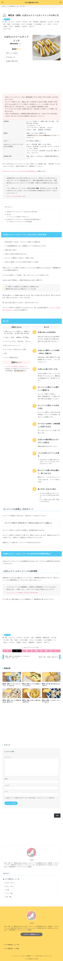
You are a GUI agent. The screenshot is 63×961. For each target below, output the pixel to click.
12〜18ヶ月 (24, 21)
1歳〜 (30, 21)
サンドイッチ (11, 21)
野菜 (4, 24)
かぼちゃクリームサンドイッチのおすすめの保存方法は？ (20, 171)
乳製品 (8, 24)
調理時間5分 (17, 26)
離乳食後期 (36, 21)
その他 (7, 889)
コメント (8, 757)
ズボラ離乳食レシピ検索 (12, 948)
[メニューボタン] (2, 2)
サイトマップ (47, 955)
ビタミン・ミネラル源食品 (26, 24)
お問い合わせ (39, 955)
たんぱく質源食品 (38, 24)
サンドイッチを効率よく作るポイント (19, 216)
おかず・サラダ (9, 882)
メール (7, 785)
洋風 (6, 21)
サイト (6, 791)
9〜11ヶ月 (18, 21)
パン (44, 24)
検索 (57, 815)
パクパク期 (56, 21)
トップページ (15, 955)
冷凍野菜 (5, 26)
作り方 (9, 214)
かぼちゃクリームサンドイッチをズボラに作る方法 (22, 211)
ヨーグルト (55, 24)
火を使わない (24, 26)
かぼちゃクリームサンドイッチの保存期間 (21, 221)
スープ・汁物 (8, 893)
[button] (7, 650)
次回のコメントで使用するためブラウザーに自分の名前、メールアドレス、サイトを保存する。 (31, 797)
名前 (6, 778)
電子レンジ (31, 26)
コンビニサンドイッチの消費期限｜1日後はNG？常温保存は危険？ (22, 592)
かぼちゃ (49, 24)
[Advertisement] (32, 79)
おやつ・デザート (10, 886)
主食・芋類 (7, 19)
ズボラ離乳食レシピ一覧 (12, 879)
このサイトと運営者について (31, 934)
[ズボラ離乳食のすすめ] (31, 2)
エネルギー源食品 (15, 24)
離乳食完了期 (43, 21)
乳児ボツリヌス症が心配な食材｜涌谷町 (16, 196)
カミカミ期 (50, 21)
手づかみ (11, 26)
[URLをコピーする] (55, 650)
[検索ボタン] (60, 2)
